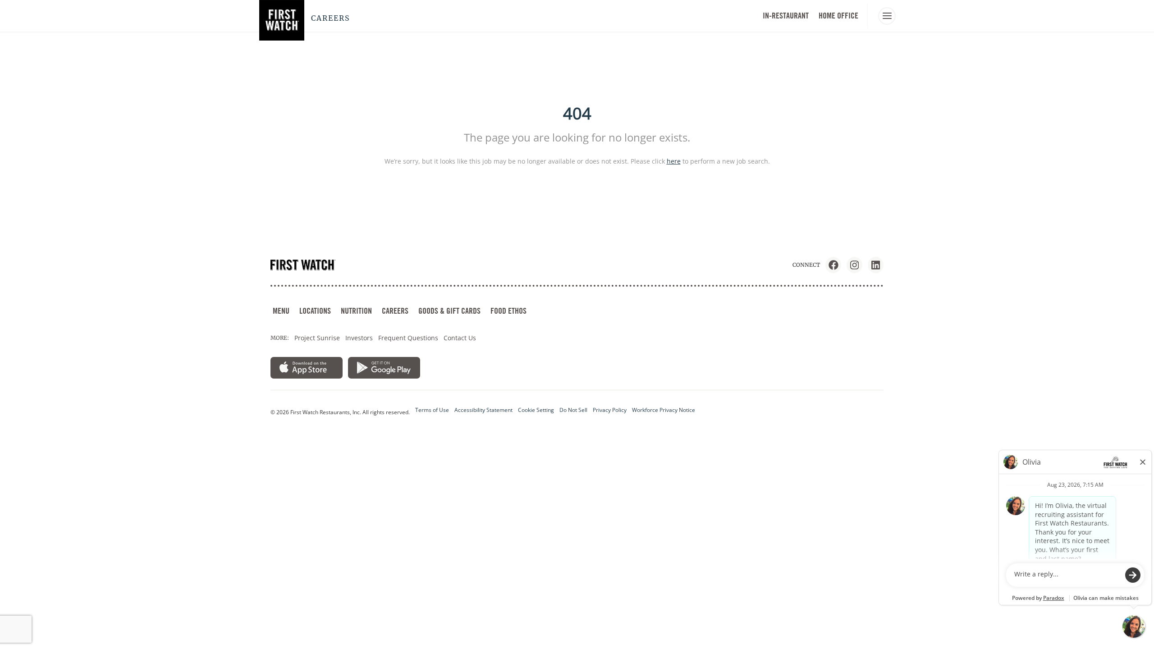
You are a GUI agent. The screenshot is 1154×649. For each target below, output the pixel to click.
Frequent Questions (408, 338)
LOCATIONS (315, 310)
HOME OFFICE (838, 15)
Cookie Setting (536, 410)
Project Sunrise (317, 338)
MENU (281, 310)
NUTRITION (356, 310)
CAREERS (395, 310)
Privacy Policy (610, 410)
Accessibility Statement (483, 410)
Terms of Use (432, 410)
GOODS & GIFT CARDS (449, 310)
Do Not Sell (573, 410)
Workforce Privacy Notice (663, 410)
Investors (359, 338)
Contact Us (460, 338)
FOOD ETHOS (508, 310)
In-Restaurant (786, 15)
